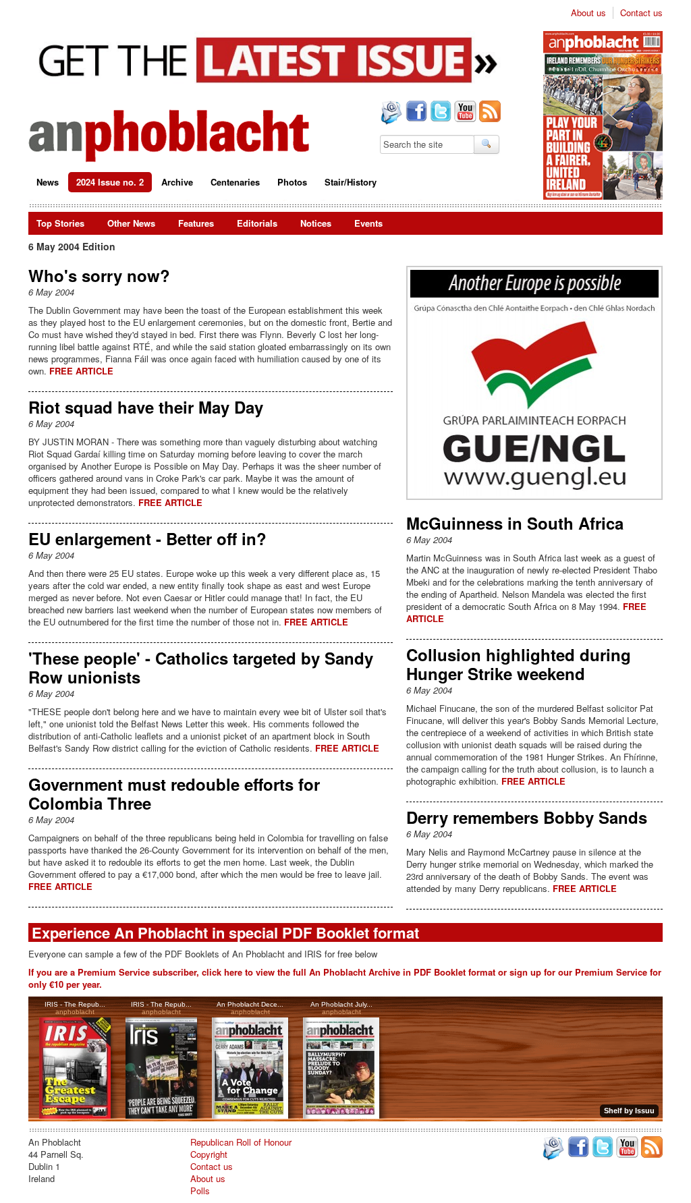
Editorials (257, 223)
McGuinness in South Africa (515, 522)
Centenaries (235, 181)
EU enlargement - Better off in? (147, 538)
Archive (177, 181)
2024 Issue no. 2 (110, 181)
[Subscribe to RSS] (488, 113)
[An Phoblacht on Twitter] (439, 113)
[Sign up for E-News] (390, 114)
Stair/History (351, 181)
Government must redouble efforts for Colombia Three (174, 793)
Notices (315, 223)
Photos (292, 181)
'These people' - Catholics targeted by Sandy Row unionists (200, 667)
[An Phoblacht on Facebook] (415, 113)
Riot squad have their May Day (145, 406)
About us (588, 13)
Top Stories (60, 223)
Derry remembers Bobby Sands (526, 817)
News (47, 181)
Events (368, 223)
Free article (81, 370)
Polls (200, 1190)
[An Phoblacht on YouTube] (463, 113)
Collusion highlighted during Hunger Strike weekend (518, 664)
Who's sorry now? (99, 275)
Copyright (208, 1154)
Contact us (641, 13)
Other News (131, 223)
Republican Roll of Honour (241, 1142)
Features (196, 223)
